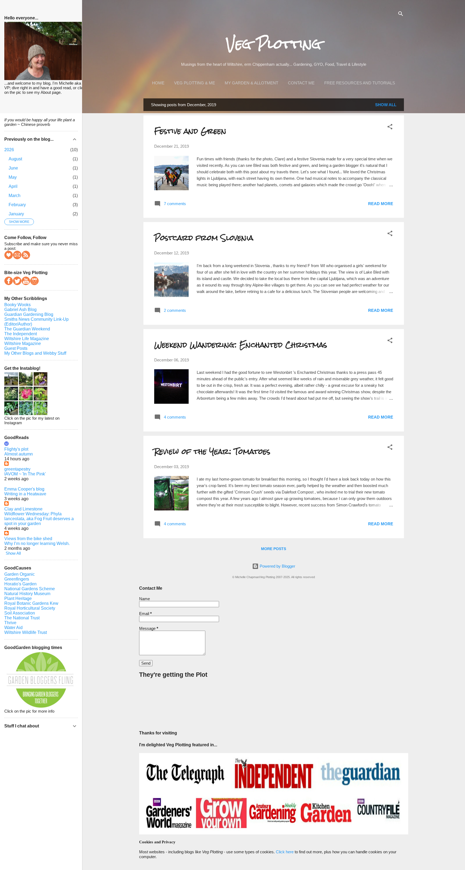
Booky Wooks (17, 304)
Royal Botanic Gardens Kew (31, 603)
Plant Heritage (18, 598)
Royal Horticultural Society (29, 608)
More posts (273, 549)
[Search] (400, 14)
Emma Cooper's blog (24, 489)
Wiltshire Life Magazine (26, 338)
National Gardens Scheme (29, 588)
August (15, 159)
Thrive (10, 622)
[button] (390, 127)
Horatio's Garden (20, 584)
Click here (285, 852)
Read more (380, 203)
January (16, 214)
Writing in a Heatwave (25, 494)
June (13, 168)
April (13, 186)
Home (158, 83)
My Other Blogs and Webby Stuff (35, 353)
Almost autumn (18, 454)
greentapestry (17, 469)
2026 (9, 149)
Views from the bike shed (28, 538)
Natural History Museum (27, 593)
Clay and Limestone (23, 509)
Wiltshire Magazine (22, 343)
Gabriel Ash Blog (20, 309)
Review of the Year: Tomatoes (212, 451)
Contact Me (301, 83)
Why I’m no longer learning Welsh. (37, 543)
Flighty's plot (16, 449)
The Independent (20, 334)
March (14, 195)
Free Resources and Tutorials (359, 83)
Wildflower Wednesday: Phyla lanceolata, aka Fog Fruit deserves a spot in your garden (39, 519)
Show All (385, 104)
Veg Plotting (273, 44)
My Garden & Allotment (251, 83)
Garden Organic (19, 574)
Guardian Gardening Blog (28, 314)
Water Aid (13, 627)
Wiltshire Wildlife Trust (25, 632)
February (17, 204)
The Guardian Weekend (27, 329)
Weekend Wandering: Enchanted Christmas (240, 344)
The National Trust (22, 618)
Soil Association (19, 613)
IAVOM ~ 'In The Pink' (25, 474)
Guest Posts (15, 348)
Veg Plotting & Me (194, 83)
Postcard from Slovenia (203, 237)
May (13, 177)
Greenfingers (16, 579)
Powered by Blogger (277, 566)
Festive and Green (190, 131)
